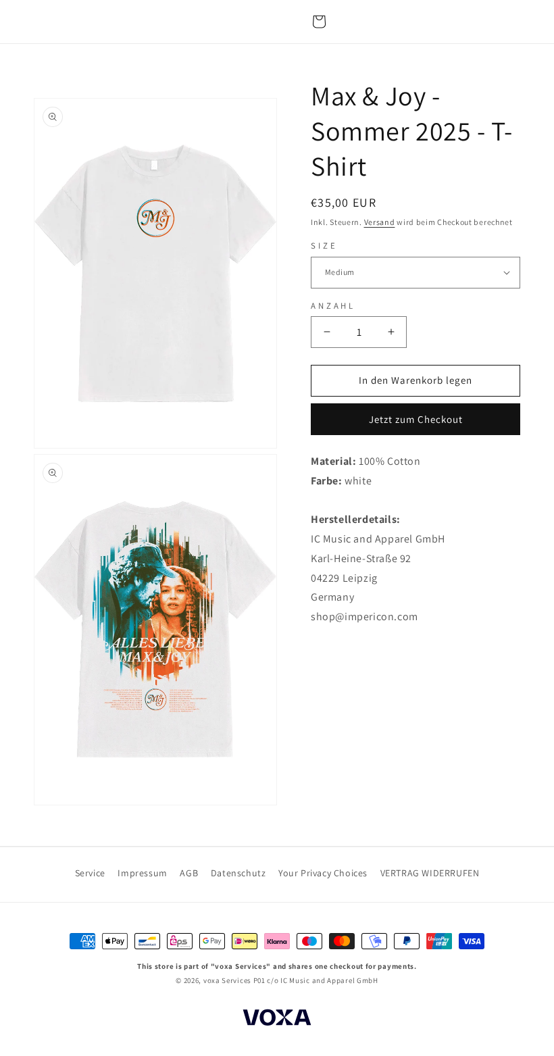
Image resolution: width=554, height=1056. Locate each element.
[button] (319, 21)
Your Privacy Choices (323, 873)
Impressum (142, 873)
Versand (379, 222)
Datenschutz (238, 873)
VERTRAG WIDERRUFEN (430, 873)
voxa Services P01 (234, 980)
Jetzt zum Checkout (416, 419)
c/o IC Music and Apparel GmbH (322, 980)
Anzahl (333, 305)
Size (324, 245)
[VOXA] (277, 1019)
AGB (189, 873)
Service (90, 873)
